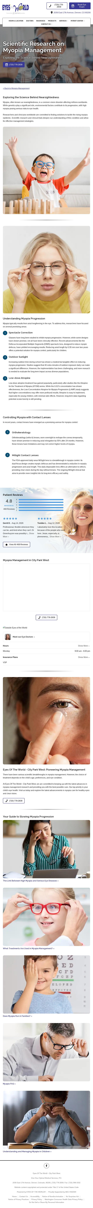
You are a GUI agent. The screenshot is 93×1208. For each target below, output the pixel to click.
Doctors (29, 21)
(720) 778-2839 (58, 1183)
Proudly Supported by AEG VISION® (62, 1192)
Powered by (31, 1192)
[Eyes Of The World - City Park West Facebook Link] (46, 1165)
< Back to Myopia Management (16, 88)
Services (63, 21)
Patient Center (77, 21)
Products (52, 21)
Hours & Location (16, 21)
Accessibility (35, 1196)
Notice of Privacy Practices (18, 1199)
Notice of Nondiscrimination (52, 1196)
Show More (54, 537)
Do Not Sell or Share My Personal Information (46, 1202)
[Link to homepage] (21, 8)
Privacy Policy (36, 1199)
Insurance (40, 21)
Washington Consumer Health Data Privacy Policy (64, 1199)
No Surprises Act (72, 1196)
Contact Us (46, 24)
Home (14, 1196)
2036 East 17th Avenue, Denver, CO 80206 (72, 13)
